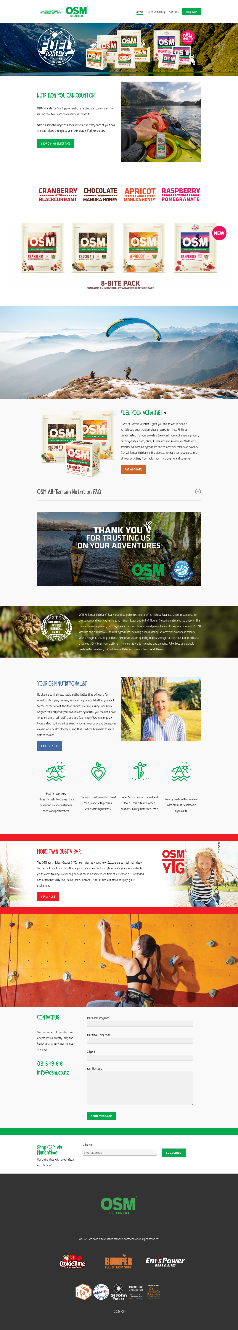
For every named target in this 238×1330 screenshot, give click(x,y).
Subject (91, 1052)
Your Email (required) (98, 1035)
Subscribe (88, 1145)
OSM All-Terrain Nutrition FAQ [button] (69, 492)
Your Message (94, 1068)
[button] (55, 143)
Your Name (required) (98, 1018)
